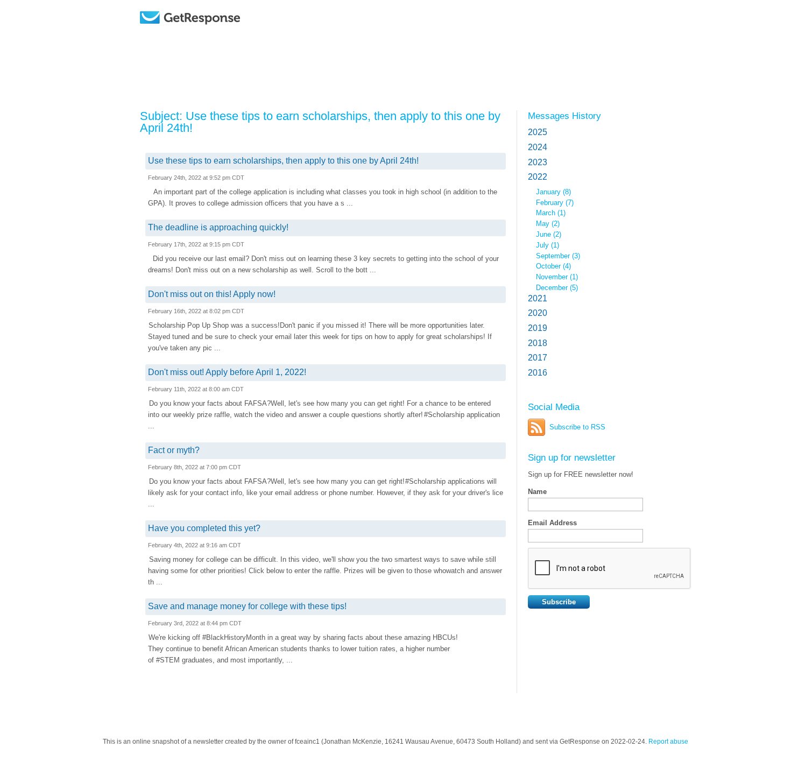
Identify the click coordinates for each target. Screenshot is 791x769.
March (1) (551, 213)
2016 (537, 372)
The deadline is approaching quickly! (218, 227)
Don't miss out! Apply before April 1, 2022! (227, 372)
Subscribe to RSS (577, 427)
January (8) (553, 192)
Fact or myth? (174, 450)
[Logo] (217, 33)
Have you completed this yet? (204, 528)
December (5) (557, 288)
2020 (537, 313)
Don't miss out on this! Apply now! (212, 294)
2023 (537, 162)
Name (537, 492)
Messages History (564, 116)
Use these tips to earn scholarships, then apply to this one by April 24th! (283, 160)
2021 (537, 298)
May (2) (548, 224)
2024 (537, 147)
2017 (537, 357)
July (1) (547, 245)
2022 (537, 176)
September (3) (558, 256)
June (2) (548, 234)
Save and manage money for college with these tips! (247, 606)
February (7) (555, 203)
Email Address (552, 523)
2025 (537, 132)
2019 (537, 328)
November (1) (557, 277)
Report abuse (668, 741)
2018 (537, 343)
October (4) (553, 266)
